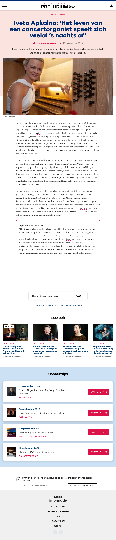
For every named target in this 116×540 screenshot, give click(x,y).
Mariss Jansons (73, 197)
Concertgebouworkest (80, 201)
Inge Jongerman (48, 43)
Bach (69, 167)
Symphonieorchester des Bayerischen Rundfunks (39, 201)
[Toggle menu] (4, 6)
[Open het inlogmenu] (111, 5)
